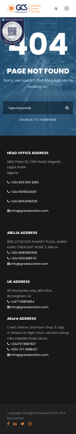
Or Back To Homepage (38, 120)
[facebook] (8, 424)
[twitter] (22, 424)
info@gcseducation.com (29, 211)
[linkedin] (15, 424)
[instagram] (30, 424)
